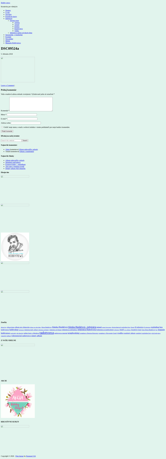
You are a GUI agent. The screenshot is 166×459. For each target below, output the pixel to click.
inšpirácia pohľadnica (69, 330)
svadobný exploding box (143, 333)
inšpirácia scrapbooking (105, 330)
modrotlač (13, 333)
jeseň (122, 330)
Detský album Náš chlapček (15, 168)
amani (99, 327)
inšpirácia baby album (31, 330)
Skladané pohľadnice (13, 162)
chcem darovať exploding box (121, 327)
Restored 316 (31, 456)
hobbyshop (13, 329)
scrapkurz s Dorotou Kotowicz (89, 333)
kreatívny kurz (136, 330)
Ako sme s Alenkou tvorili (14, 166)
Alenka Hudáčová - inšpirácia (82, 327)
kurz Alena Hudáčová (148, 330)
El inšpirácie (147, 327)
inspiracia (21, 329)
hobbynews (5, 330)
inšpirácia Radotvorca (87, 329)
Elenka (132, 327)
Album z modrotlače (26, 151)
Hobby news (5, 3)
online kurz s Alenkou (31, 333)
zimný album (36, 336)
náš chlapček (19, 333)
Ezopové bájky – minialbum (15, 164)
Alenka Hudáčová (60, 327)
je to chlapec (127, 329)
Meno (3, 115)
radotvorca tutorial (60, 333)
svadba (120, 333)
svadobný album (129, 333)
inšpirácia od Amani (55, 330)
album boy (4, 327)
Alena (7, 149)
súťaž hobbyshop (155, 333)
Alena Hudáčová (46, 327)
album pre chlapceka (22, 327)
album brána (11, 327)
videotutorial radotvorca (21, 336)
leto (156, 329)
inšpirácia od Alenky (43, 329)
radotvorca (47, 332)
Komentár (5, 111)
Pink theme (19, 456)
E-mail (4, 119)
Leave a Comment (7, 85)
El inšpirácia (139, 327)
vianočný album (6, 336)
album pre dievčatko (35, 327)
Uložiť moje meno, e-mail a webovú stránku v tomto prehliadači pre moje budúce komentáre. (37, 127)
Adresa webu (5, 123)
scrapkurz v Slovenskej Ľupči (108, 333)
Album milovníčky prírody (28, 149)
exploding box (157, 327)
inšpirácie (116, 329)
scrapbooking (73, 333)
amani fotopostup (106, 327)
